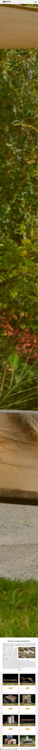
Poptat (10, 688)
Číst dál (19, 669)
